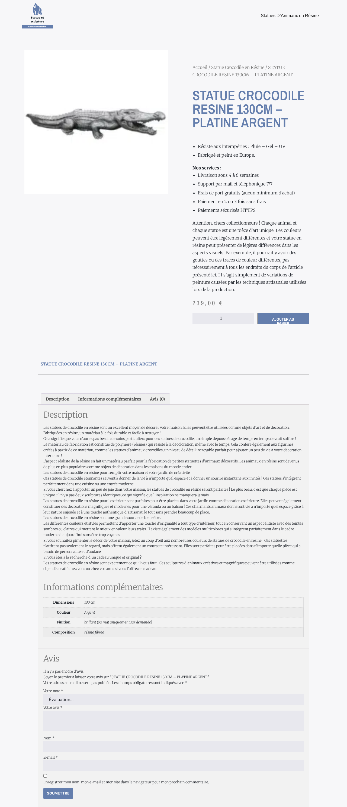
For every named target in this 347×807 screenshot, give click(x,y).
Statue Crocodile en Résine (237, 67)
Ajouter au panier (283, 320)
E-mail (50, 757)
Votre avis (52, 707)
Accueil (199, 67)
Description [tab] (57, 399)
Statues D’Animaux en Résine (290, 15)
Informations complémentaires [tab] (109, 399)
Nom (48, 738)
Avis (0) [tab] (157, 399)
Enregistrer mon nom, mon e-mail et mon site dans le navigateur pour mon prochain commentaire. (126, 782)
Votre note (53, 691)
